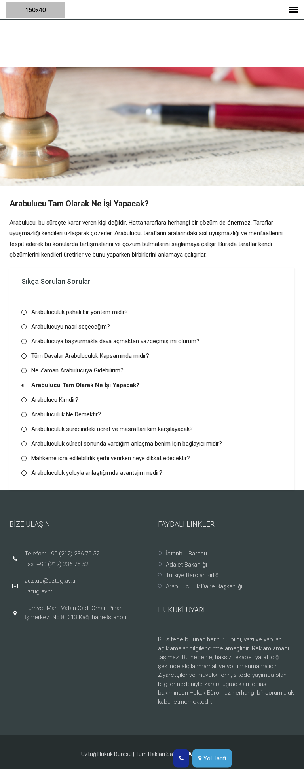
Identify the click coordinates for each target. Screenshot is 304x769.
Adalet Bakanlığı (186, 564)
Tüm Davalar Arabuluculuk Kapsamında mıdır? (90, 355)
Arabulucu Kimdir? (54, 399)
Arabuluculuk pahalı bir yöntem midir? (79, 312)
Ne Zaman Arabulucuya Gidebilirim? (77, 370)
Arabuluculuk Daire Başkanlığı (204, 586)
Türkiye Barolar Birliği (193, 575)
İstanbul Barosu (186, 553)
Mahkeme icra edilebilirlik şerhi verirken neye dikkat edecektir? (110, 458)
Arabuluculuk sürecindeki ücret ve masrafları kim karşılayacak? (112, 429)
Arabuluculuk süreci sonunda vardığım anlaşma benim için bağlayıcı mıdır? (126, 443)
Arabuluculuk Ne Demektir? (66, 414)
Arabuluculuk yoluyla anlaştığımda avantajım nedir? (96, 472)
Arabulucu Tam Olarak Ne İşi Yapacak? (85, 385)
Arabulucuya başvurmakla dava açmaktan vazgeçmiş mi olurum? (115, 341)
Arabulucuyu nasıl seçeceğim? (70, 326)
